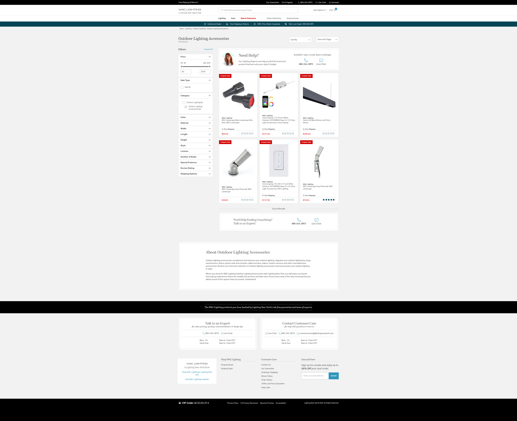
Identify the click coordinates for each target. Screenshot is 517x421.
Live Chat (322, 2)
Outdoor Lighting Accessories (217, 28)
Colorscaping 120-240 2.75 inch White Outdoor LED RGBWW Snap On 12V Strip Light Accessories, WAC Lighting (278, 186)
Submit (334, 376)
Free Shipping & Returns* (188, 2)
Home (182, 28)
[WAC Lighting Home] (189, 10)
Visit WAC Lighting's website (197, 379)
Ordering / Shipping (269, 372)
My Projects (319, 10)
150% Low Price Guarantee (272, 384)
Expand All (208, 49)
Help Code (265, 388)
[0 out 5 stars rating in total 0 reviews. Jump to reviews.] (248, 133)
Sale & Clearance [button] (248, 18)
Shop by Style (227, 369)
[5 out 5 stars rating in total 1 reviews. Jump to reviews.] (329, 199)
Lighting (188, 28)
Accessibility (281, 403)
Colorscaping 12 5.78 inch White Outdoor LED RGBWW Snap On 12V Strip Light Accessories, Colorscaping (278, 120)
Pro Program (287, 2)
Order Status (266, 380)
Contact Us (266, 365)
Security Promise (267, 403)
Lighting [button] (222, 18)
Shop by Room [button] (293, 18)
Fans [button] (233, 18)
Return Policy (267, 376)
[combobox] (258, 10)
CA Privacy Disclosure (249, 403)
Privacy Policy (232, 403)
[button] (334, 2)
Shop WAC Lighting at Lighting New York (197, 373)
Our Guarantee (272, 2)
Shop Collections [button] (274, 18)
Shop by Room (227, 365)
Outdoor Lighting (199, 28)
